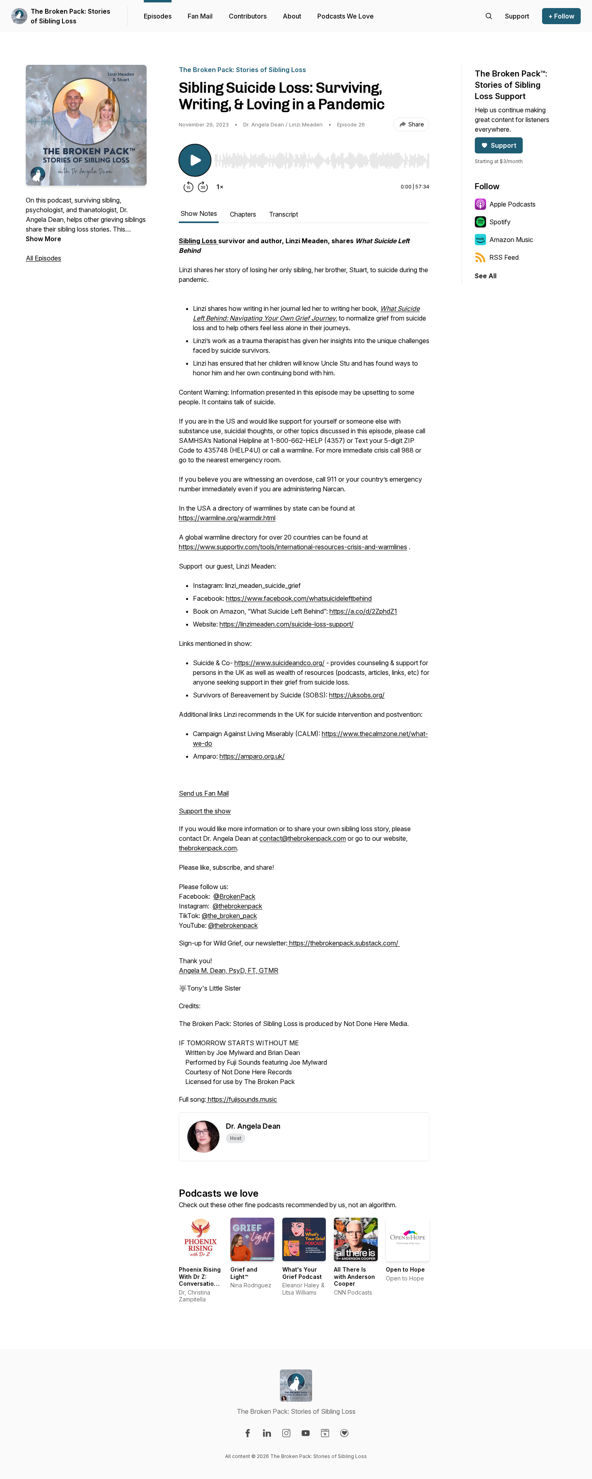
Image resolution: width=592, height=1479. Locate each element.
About (292, 16)
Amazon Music (511, 240)
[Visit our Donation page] (344, 1433)
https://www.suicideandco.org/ (279, 663)
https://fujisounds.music (241, 1099)
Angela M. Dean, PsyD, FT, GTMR (228, 970)
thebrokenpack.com (208, 848)
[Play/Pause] (195, 160)
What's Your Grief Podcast (302, 1273)
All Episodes (43, 258)
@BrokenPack (234, 896)
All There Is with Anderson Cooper (354, 1276)
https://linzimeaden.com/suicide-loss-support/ (286, 624)
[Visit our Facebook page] (248, 1433)
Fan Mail (200, 16)
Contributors (248, 16)
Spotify (500, 222)
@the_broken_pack (229, 916)
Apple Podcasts (512, 204)
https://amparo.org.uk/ (252, 756)
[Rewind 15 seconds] (188, 186)
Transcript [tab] (283, 214)
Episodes (158, 16)
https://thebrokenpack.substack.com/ (344, 943)
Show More (43, 239)
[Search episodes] (489, 16)
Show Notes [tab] (198, 213)
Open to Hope (405, 1269)
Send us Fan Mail (204, 793)
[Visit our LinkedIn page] (267, 1433)
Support (503, 145)
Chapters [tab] (243, 214)
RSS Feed (504, 257)
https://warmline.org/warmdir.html (227, 518)
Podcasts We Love (345, 16)
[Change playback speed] (220, 186)
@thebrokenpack (237, 906)
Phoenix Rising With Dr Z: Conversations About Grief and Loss (200, 1283)
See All (486, 276)
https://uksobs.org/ (357, 695)
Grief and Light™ (243, 1273)
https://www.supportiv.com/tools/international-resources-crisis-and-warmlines (293, 547)
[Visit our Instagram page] (286, 1433)
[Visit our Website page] (325, 1433)
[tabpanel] (304, 674)
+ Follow (561, 16)
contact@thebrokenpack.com (302, 838)
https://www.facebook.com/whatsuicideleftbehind (299, 598)
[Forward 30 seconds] (203, 186)
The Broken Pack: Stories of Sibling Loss (70, 16)
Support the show (205, 811)
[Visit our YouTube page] (306, 1433)
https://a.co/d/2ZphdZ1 (363, 611)
